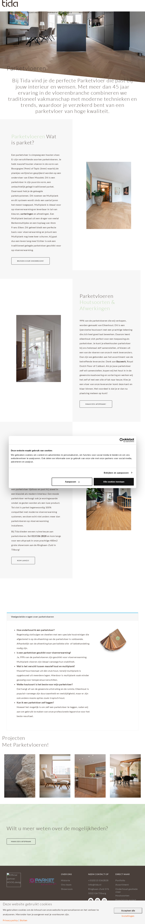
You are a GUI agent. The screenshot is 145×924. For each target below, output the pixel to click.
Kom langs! (23, 560)
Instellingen (128, 916)
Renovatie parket (88, 12)
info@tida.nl (94, 884)
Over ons (15, 12)
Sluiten (23, 920)
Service (68, 12)
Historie (65, 880)
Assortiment (33, 12)
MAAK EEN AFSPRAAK (21, 841)
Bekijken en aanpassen (116, 472)
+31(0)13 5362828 (98, 880)
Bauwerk (121, 361)
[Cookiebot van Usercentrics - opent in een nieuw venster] (121, 440)
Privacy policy (10, 920)
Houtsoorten (122, 895)
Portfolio (120, 880)
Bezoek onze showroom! (30, 261)
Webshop (124, 12)
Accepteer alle (128, 910)
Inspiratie (52, 12)
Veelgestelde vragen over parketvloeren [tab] (32, 616)
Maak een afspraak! (95, 404)
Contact (108, 12)
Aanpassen (70, 481)
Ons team (66, 884)
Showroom (66, 889)
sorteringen (27, 213)
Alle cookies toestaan (113, 481)
